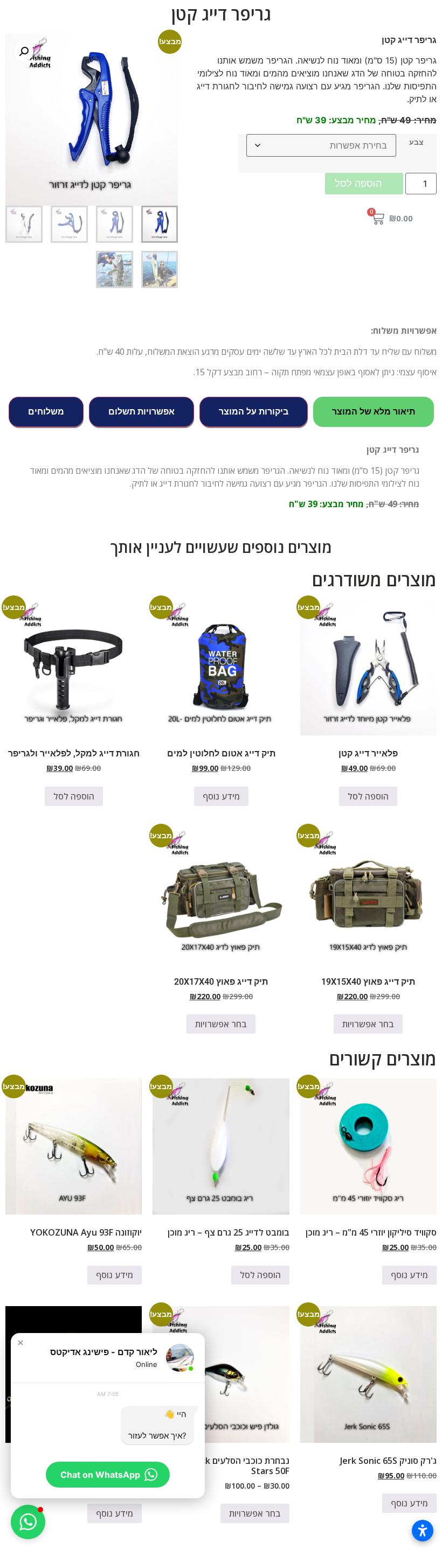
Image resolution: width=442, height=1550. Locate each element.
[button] (23, 51)
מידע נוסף (221, 796)
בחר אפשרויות (368, 1024)
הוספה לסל (358, 183)
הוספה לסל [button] (368, 796)
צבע (416, 142)
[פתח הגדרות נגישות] (422, 1530)
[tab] (373, 412)
